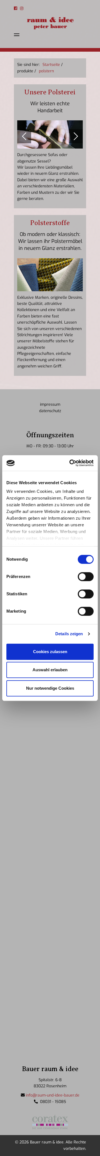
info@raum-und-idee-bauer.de (52, 1095)
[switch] (86, 576)
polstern (46, 71)
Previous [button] (24, 136)
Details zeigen (69, 633)
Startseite (51, 64)
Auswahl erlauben (50, 669)
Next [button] (76, 136)
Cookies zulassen (50, 651)
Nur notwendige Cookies (50, 688)
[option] (50, 134)
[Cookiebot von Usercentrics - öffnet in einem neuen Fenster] (71, 463)
